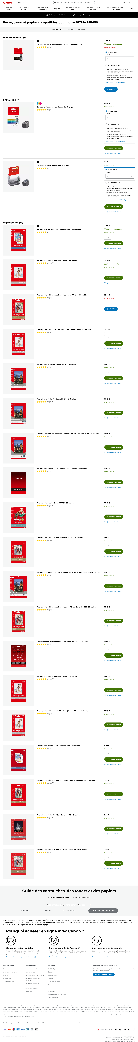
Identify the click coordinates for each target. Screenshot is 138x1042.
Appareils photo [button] (8, 9)
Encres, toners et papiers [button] (23, 9)
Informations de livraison (10, 972)
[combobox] (74, 2)
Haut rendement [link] (57, 29)
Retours (5, 975)
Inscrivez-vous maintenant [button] (104, 974)
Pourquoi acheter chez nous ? (34, 969)
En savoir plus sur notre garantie (60, 957)
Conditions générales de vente (13, 1023)
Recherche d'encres (53, 985)
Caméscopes (51, 991)
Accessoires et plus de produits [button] (93, 9)
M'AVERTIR (112, 89)
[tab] (58, 898)
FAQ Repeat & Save (8, 981)
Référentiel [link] (70, 29)
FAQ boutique (7, 978)
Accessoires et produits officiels (57, 994)
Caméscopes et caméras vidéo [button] (72, 9)
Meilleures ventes (53, 997)
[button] (90, 905)
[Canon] (7, 2)
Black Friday (51, 969)
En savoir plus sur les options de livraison (20, 957)
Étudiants (50, 972)
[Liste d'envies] (128, 2)
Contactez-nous (7, 969)
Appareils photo (52, 975)
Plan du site (29, 991)
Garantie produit (30, 972)
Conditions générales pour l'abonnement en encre (33, 984)
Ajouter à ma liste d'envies (114, 153)
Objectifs (50, 978)
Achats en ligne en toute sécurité (35, 975)
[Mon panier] (133, 2)
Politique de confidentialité (36, 1023)
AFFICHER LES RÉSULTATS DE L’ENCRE (104, 910)
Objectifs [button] (57, 9)
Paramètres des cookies (79, 1023)
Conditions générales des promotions (33, 979)
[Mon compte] (124, 2)
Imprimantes (51, 988)
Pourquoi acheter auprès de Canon (104, 957)
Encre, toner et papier (54, 981)
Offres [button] (132, 9)
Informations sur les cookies (58, 1023)
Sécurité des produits (31, 988)
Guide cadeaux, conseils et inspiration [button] (116, 9)
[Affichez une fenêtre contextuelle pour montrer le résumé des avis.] (53, 168)
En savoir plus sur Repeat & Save (115, 82)
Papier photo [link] (81, 29)
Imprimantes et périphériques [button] (42, 9)
